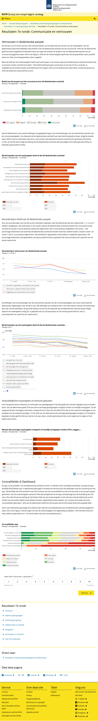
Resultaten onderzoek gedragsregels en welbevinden (51, 23)
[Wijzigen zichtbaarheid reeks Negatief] (20, 123)
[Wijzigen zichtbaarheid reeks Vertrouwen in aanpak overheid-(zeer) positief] (19, 289)
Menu (7, 18)
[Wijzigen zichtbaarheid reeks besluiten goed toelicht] (12, 387)
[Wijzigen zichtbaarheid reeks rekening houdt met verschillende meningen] (18, 377)
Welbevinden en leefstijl (14, 625)
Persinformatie (8, 695)
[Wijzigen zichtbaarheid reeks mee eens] (49, 464)
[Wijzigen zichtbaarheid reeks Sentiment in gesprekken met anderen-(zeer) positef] (21, 285)
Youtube (87, 709)
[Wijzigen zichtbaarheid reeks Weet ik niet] (50, 209)
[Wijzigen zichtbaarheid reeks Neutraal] (31, 123)
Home (4, 23)
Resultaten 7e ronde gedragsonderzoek (19, 26)
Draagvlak (9, 629)
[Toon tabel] (78, 125)
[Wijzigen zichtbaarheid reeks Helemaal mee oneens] (11, 209)
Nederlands (55, 695)
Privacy (29, 695)
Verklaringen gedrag (13, 620)
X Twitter (87, 699)
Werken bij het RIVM (10, 699)
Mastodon (87, 716)
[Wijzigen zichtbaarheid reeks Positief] (42, 123)
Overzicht (9, 611)
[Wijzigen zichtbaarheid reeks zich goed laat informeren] (12, 360)
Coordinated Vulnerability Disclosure (36, 707)
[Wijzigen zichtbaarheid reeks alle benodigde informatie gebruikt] (15, 367)
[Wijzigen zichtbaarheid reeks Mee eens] (49, 202)
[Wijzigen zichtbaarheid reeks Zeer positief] (54, 123)
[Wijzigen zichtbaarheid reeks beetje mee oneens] (10, 559)
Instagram (87, 713)
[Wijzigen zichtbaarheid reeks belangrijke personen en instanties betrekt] (18, 370)
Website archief (32, 712)
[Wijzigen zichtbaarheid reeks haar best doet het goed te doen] (14, 380)
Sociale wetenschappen (18, 23)
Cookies (29, 692)
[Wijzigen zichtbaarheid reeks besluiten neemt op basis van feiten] (16, 384)
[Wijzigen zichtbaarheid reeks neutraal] (7, 467)
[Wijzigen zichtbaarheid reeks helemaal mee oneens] (11, 471)
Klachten (5, 702)
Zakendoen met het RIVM (12, 712)
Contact (5, 692)
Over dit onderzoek (12, 639)
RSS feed (78, 695)
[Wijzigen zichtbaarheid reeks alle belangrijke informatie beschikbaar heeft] (18, 363)
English (54, 692)
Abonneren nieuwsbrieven (85, 692)
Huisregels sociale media (11, 716)
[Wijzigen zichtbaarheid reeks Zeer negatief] (9, 123)
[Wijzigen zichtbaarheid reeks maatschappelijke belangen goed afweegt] (17, 373)
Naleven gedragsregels (14, 615)
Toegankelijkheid (33, 699)
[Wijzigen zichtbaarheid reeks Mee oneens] (50, 205)
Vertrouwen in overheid (14, 634)
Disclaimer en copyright (35, 702)
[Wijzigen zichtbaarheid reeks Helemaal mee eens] (11, 202)
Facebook (87, 702)
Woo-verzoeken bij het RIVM (11, 707)
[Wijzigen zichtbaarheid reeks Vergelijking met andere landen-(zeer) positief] (19, 292)
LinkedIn (87, 706)
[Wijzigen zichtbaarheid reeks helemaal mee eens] (11, 464)
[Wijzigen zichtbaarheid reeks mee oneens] (50, 467)
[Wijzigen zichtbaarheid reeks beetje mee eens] (10, 562)
